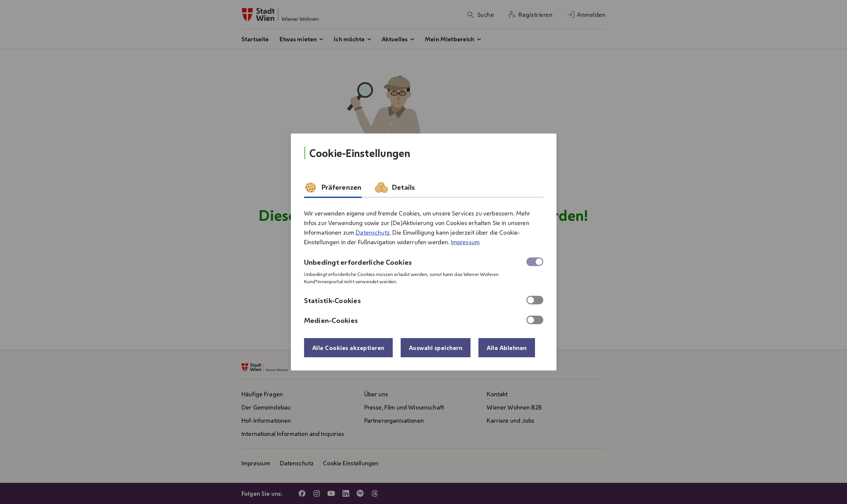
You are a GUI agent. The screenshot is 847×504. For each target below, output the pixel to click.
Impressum (465, 242)
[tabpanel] (423, 264)
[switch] (534, 300)
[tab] (333, 189)
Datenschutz (373, 232)
